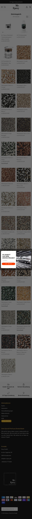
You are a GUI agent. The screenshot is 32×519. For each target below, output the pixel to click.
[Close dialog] (29, 252)
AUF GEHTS (8, 263)
